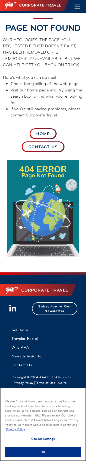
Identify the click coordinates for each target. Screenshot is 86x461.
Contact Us (43, 146)
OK (43, 452)
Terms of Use (45, 383)
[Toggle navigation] (77, 6)
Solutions (20, 329)
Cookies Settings (43, 438)
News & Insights (26, 356)
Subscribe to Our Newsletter (54, 308)
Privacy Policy (23, 383)
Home (43, 133)
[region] (43, 424)
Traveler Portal (24, 338)
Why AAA (20, 347)
